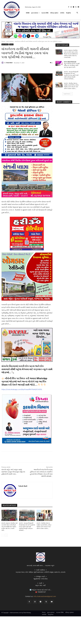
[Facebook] (69, 7)
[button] (77, 13)
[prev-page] (2, 535)
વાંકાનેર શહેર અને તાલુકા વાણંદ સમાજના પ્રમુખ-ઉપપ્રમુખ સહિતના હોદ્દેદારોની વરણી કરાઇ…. (13, 472)
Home (3, 41)
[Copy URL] (35, 68)
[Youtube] (78, 7)
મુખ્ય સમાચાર (10, 41)
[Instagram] (71, 7)
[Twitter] (76, 7)
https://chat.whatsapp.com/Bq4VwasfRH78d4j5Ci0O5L (21, 389)
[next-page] (6, 535)
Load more (67, 94)
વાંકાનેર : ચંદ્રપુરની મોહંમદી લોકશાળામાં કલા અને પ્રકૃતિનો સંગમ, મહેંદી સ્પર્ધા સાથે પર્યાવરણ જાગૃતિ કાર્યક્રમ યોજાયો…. (27, 526)
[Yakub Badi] (2, 63)
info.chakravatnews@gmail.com (45, 596)
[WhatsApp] (30, 68)
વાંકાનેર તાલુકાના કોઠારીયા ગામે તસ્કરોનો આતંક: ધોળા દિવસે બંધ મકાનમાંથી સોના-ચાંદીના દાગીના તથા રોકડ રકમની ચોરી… (9, 526)
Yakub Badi (9, 62)
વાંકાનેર (11, 44)
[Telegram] (73, 7)
